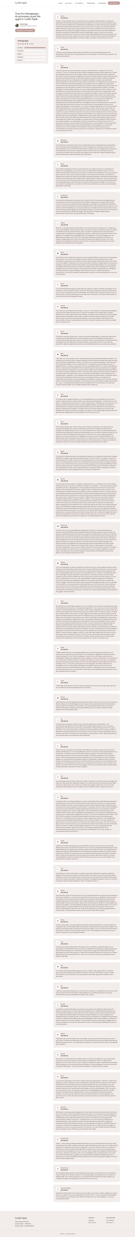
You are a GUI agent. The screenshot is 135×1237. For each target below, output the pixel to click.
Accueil (60, 3)
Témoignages (102, 3)
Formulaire (91, 1220)
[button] (79, 3)
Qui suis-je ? (68, 3)
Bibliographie (91, 3)
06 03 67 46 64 (92, 1222)
